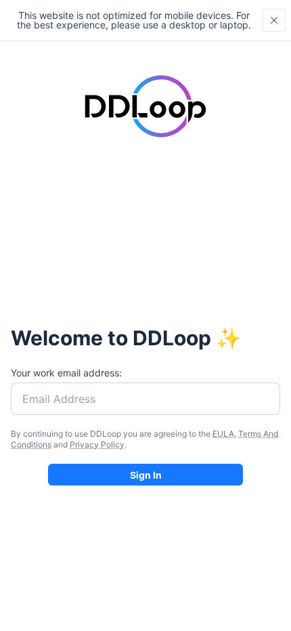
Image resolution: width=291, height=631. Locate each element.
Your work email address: (66, 372)
